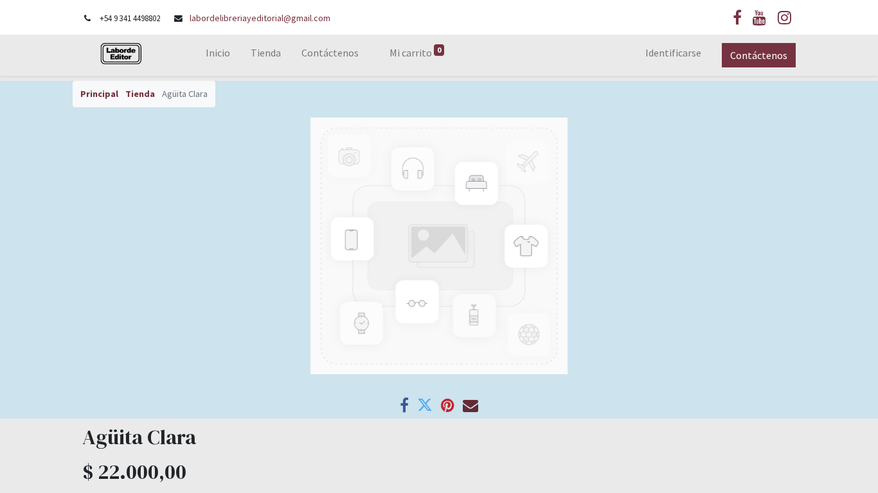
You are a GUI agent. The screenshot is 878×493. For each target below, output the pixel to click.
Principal (99, 93)
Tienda (140, 93)
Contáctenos (758, 55)
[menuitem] (218, 55)
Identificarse (673, 52)
